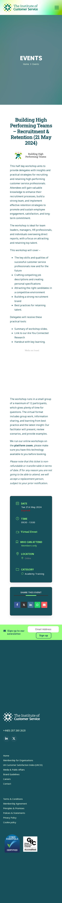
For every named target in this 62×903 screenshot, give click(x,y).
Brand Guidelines (11, 774)
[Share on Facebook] (17, 605)
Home (6, 755)
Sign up (43, 635)
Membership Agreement (15, 803)
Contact (7, 783)
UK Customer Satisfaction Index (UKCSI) (23, 765)
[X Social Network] (24, 605)
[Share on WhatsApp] (37, 605)
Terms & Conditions (13, 799)
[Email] (44, 605)
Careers (7, 779)
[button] (57, 7)
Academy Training (34, 573)
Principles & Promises (13, 808)
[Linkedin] (31, 605)
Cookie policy (9, 822)
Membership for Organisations (18, 760)
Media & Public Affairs (14, 769)
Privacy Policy (9, 817)
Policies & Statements (14, 813)
